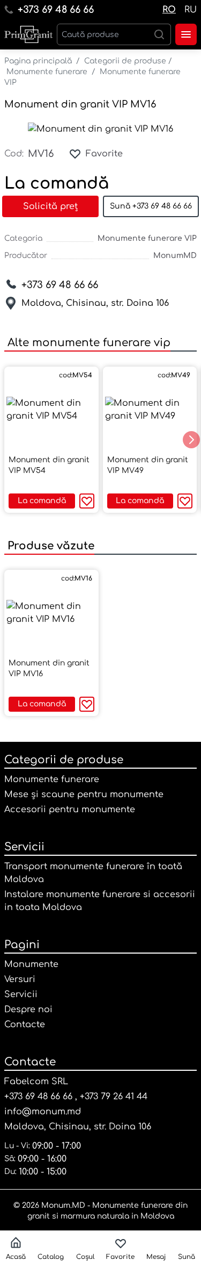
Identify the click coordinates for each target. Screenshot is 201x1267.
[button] (191, 439)
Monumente (31, 964)
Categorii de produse (125, 61)
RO (169, 10)
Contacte (24, 1024)
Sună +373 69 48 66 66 (151, 206)
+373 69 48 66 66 (56, 9)
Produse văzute (49, 546)
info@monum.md (42, 1111)
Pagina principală (38, 61)
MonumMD (175, 256)
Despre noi (28, 1009)
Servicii (24, 847)
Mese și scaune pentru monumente (83, 794)
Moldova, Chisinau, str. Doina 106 (95, 303)
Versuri (19, 979)
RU (190, 10)
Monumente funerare (46, 72)
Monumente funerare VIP (147, 238)
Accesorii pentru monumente (69, 809)
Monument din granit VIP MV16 (80, 104)
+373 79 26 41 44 (113, 1096)
